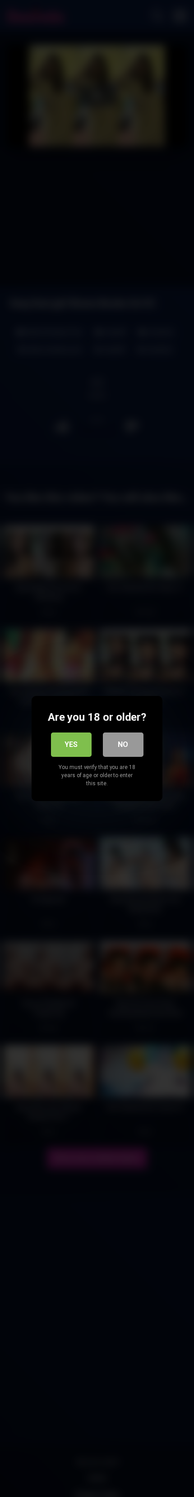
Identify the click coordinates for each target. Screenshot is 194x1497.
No (123, 744)
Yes (71, 744)
